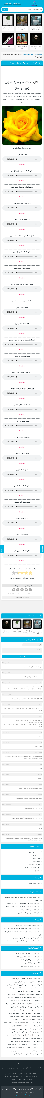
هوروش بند (12, 1029)
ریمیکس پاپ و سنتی (34, 864)
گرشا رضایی (17, 1054)
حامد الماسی (26, 1026)
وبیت (15, 1095)
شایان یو (16, 1010)
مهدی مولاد (21, 1035)
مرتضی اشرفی (25, 1041)
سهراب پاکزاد (26, 1013)
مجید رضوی (13, 1051)
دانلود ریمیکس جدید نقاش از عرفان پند (28, 925)
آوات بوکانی (20, 994)
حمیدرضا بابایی (18, 1023)
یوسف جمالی (36, 1029)
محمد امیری (36, 1048)
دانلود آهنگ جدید (34, 883)
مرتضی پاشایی (36, 1045)
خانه (40, 54)
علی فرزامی (20, 1004)
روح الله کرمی (36, 1019)
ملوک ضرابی (18, 597)
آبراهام (17, 997)
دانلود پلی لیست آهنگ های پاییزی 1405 (28, 957)
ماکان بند (26, 1054)
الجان (38, 991)
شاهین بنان (36, 1013)
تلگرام (13, 589)
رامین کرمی (15, 1019)
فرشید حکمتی (13, 1001)
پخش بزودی (36, 858)
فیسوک (30, 589)
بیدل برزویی (17, 982)
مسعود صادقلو (11, 1045)
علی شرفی (14, 1007)
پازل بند (37, 982)
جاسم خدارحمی (25, 979)
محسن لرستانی (10, 1048)
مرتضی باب (14, 1041)
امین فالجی (10, 985)
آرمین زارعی (36, 997)
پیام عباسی (14, 979)
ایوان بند (19, 985)
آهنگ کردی (36, 855)
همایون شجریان (24, 1029)
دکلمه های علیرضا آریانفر (32, 963)
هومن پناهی (36, 1032)
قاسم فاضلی (36, 1001)
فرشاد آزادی (36, 1004)
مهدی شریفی (10, 1035)
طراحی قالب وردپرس (24, 1095)
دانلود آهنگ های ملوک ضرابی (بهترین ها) (24, 63)
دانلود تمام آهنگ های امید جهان (30, 966)
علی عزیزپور (23, 1007)
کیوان (10, 997)
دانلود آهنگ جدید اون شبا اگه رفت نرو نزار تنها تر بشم (23, 903)
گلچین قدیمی (16, 3)
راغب (27, 1023)
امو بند (7, 988)
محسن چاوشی (36, 1051)
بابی (26, 985)
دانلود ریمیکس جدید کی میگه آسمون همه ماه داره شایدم (22, 941)
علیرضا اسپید (10, 1004)
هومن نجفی (25, 1032)
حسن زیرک (37, 1026)
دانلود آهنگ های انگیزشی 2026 (30, 960)
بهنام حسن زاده (35, 985)
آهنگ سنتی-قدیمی (34, 852)
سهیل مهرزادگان (14, 1013)
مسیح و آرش (16, 1038)
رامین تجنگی (25, 1019)
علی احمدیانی (36, 1010)
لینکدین (22, 589)
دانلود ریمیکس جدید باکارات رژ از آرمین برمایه (26, 938)
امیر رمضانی (16, 988)
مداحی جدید (36, 871)
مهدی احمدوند (35, 1038)
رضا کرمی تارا (36, 1023)
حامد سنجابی (16, 1026)
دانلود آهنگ (31, 82)
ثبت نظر (22, 656)
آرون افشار (10, 994)
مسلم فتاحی (36, 1041)
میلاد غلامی (15, 1032)
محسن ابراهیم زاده (24, 1048)
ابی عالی (20, 991)
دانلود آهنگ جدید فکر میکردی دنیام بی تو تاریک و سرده (23, 907)
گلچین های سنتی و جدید (30, 54)
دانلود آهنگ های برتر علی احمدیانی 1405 (27, 954)
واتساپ (17, 589)
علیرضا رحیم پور (35, 1007)
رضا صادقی (26, 1010)
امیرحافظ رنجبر (35, 988)
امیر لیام (25, 988)
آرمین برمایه (26, 997)
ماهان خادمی (36, 1054)
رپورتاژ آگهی (36, 861)
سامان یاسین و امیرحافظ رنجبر (19, 1016)
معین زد (25, 1038)
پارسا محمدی (28, 982)
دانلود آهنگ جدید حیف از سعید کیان (29, 913)
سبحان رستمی (36, 1016)
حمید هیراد (7, 1023)
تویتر (26, 589)
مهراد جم (37, 1035)
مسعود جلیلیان (23, 1045)
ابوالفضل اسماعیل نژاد (33, 994)
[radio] (30, 573)
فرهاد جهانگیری (25, 1001)
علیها (28, 1004)
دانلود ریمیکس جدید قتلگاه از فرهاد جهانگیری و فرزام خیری (22, 929)
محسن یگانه (24, 1051)
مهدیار (30, 1035)
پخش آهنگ (8, 3)
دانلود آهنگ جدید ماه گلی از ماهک (29, 910)
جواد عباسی (36, 979)
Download (22, 165)
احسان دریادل (30, 991)
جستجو (5, 9)
